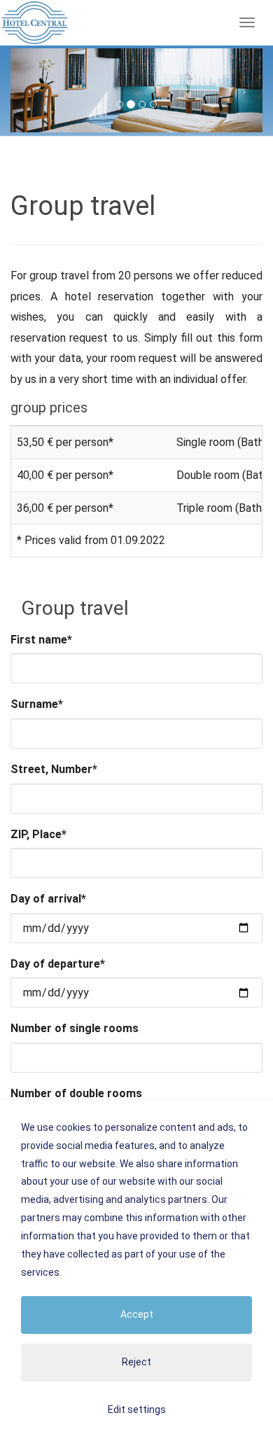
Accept (136, 1314)
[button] (29, 90)
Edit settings (137, 1409)
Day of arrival (48, 898)
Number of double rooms (76, 1093)
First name (41, 639)
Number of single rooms (74, 1028)
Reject (136, 1361)
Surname (36, 704)
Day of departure (57, 963)
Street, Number (53, 769)
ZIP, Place (38, 834)
